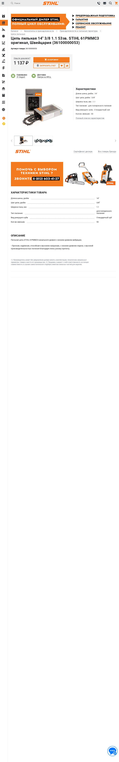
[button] (11, 141)
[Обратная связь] (112, 751)
